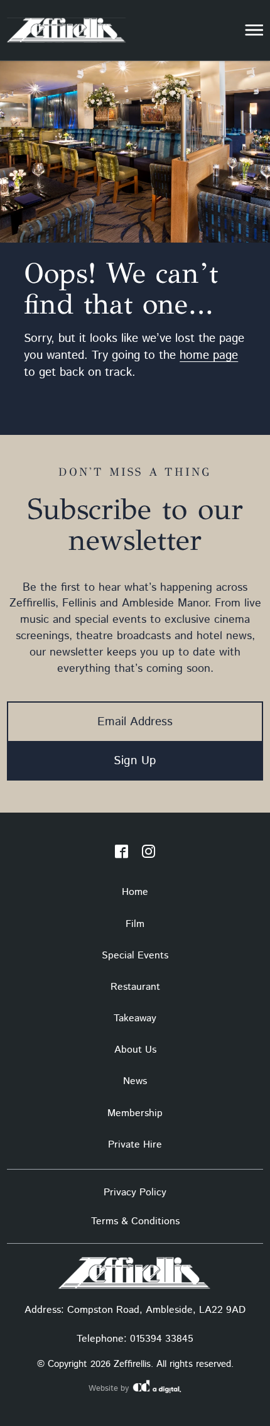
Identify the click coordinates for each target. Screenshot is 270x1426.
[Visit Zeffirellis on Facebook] (121, 854)
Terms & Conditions (135, 1221)
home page (209, 355)
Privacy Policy (135, 1192)
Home (135, 892)
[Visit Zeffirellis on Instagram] (148, 854)
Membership (135, 1113)
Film (135, 924)
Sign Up (135, 760)
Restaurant (135, 987)
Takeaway (135, 1018)
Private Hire (135, 1145)
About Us (135, 1050)
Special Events (135, 955)
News (135, 1081)
